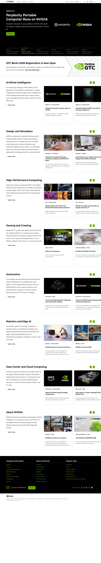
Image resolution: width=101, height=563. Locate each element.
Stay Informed (40, 474)
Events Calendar (40, 476)
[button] (87, 2)
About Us (8, 464)
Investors (8, 467)
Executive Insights (70, 469)
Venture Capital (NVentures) (13, 469)
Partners (68, 467)
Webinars (38, 471)
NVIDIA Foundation (11, 471)
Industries (30, 1)
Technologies (9, 479)
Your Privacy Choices (19, 498)
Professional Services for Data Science (76, 479)
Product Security (58, 498)
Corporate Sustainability (12, 476)
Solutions (24, 1)
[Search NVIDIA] (85, 1)
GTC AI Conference (41, 479)
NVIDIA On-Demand (41, 481)
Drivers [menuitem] (71, 1)
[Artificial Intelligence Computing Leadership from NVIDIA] (10, 1)
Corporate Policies (48, 498)
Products (18, 1)
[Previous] (91, 82)
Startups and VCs (70, 471)
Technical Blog (40, 469)
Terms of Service (30, 498)
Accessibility (39, 498)
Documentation (70, 474)
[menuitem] (18, 1)
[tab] (12, 51)
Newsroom (39, 464)
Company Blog (40, 467)
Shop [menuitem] (67, 1)
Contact (66, 498)
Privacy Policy (9, 498)
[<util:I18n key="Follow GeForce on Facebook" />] (81, 487)
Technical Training (70, 476)
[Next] (94, 82)
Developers (69, 464)
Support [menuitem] (77, 1)
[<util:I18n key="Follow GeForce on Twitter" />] (89, 487)
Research (8, 474)
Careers (8, 481)
